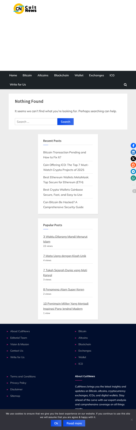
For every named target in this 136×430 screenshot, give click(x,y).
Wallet (79, 75)
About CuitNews (20, 331)
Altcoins (43, 75)
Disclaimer (16, 389)
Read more (74, 423)
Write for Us (18, 84)
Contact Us (16, 350)
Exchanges (96, 75)
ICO (112, 75)
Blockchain (61, 75)
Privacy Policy (18, 382)
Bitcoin (27, 75)
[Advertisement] (68, 40)
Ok (56, 423)
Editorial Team (18, 337)
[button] (133, 145)
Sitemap (15, 395)
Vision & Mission (19, 344)
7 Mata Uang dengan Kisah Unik (64, 256)
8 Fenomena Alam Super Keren (63, 289)
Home (13, 75)
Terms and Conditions (23, 376)
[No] (131, 419)
